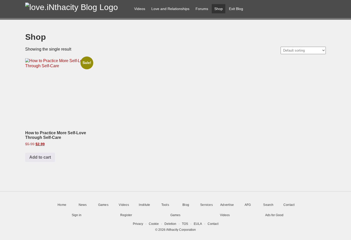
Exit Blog (236, 9)
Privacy (138, 224)
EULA (198, 224)
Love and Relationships (170, 9)
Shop (218, 9)
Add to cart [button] (40, 157)
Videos (139, 9)
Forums (202, 9)
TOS (185, 224)
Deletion (170, 224)
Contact (213, 224)
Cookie (154, 224)
